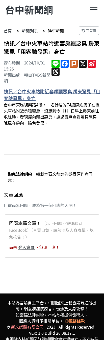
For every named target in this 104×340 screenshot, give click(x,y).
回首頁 (90, 30)
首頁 (8, 31)
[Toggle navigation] (94, 9)
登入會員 (26, 247)
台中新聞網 (29, 9)
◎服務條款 (75, 321)
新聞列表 (30, 31)
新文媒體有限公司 (27, 327)
